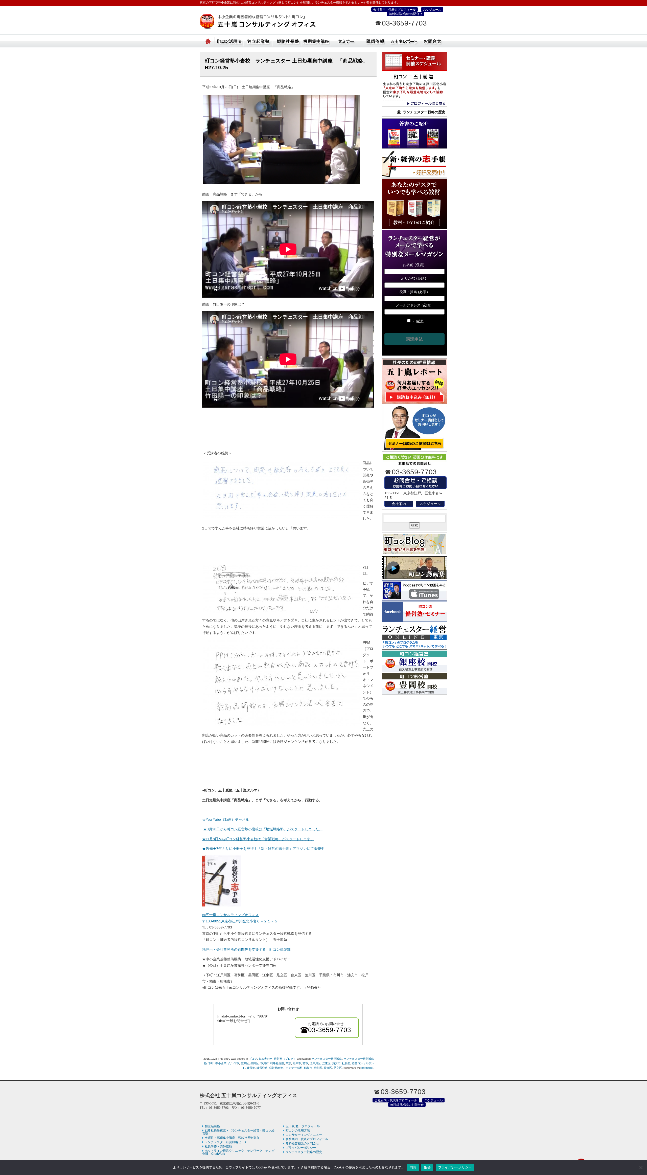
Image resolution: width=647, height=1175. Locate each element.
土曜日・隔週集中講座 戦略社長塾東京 (232, 1138)
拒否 (427, 1167)
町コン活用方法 (229, 40)
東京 (288, 1063)
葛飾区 (328, 1067)
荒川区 (318, 1067)
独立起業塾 (258, 40)
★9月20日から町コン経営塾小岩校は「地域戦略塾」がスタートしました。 (262, 829)
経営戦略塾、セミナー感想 (286, 1067)
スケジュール (432, 9)
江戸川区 (315, 1063)
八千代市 (233, 1063)
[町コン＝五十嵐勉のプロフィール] (414, 105)
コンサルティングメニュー (304, 1135)
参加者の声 (265, 1058)
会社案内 (399, 504)
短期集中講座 (316, 40)
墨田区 (254, 1063)
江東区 (326, 1063)
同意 (413, 1167)
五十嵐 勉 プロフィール (303, 1126)
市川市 (264, 1063)
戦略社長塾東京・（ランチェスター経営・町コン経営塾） (287, 40)
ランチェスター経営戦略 (326, 1058)
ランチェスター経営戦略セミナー (227, 1142)
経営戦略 (262, 1067)
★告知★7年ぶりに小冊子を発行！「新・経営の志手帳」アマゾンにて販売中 (263, 849)
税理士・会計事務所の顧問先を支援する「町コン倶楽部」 (248, 949)
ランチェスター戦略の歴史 (304, 1152)
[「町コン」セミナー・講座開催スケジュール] (414, 70)
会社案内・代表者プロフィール (394, 9)
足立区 (338, 1067)
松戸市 (297, 1063)
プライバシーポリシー (301, 1147)
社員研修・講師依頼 (374, 40)
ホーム (208, 40)
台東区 (245, 1063)
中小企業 (220, 1063)
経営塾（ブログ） (285, 1058)
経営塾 (251, 1067)
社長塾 (346, 1063)
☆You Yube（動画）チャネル (225, 819)
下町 (211, 1063)
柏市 (305, 1063)
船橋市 (308, 1067)
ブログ (253, 1058)
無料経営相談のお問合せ (405, 14)
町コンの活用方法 (298, 1130)
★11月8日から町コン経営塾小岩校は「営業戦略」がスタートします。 (258, 839)
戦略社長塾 (277, 1063)
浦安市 (336, 1063)
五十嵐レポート (403, 40)
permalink (367, 1067)
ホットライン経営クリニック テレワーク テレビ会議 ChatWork (238, 1152)
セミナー (345, 40)
